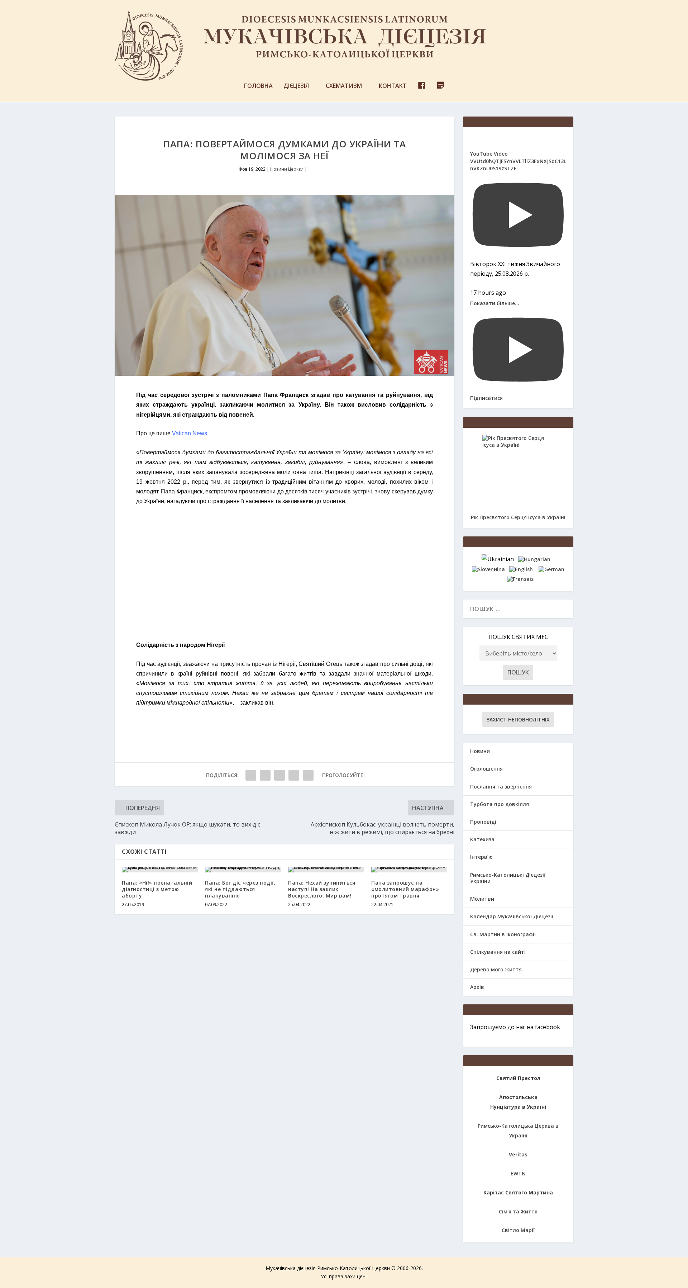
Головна (258, 86)
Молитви (482, 898)
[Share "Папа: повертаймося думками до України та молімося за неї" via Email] (294, 775)
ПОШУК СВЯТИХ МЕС (518, 637)
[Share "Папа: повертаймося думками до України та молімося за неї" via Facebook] (251, 775)
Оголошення (486, 768)
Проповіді (483, 821)
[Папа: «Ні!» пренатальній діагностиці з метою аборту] (160, 869)
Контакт (393, 86)
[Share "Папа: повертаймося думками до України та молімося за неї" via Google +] (279, 775)
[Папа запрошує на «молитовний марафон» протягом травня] (409, 869)
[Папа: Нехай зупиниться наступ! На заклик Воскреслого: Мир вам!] (326, 869)
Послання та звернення (501, 786)
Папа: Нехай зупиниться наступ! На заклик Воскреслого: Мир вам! (321, 889)
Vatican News (189, 433)
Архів (477, 987)
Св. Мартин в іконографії (503, 934)
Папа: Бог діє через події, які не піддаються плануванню (240, 889)
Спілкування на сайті (498, 951)
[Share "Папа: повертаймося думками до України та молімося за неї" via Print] (308, 775)
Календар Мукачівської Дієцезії (511, 916)
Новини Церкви (287, 169)
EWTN (518, 1173)
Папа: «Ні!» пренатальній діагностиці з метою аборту (157, 889)
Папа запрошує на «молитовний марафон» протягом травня (405, 889)
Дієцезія (296, 86)
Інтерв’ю (481, 856)
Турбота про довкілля (499, 804)
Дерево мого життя (496, 969)
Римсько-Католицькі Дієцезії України (507, 878)
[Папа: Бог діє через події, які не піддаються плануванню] (243, 869)
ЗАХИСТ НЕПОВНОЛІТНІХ (518, 719)
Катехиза (482, 839)
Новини (480, 751)
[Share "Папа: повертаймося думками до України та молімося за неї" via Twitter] (265, 775)
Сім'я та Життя (518, 1211)
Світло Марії (518, 1230)
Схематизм (344, 86)
